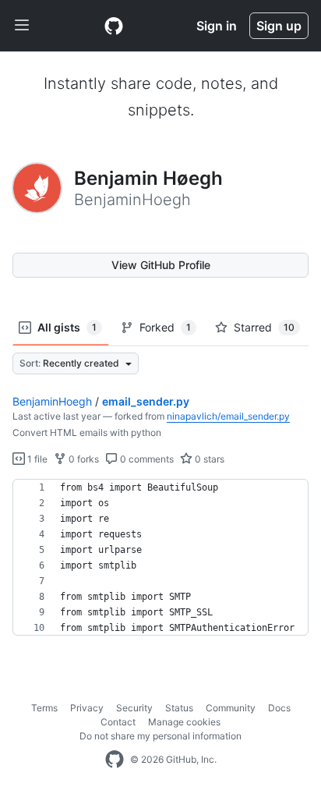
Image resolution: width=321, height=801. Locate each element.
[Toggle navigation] (21, 26)
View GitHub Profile (160, 264)
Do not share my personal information (160, 736)
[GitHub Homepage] (114, 760)
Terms (44, 708)
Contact (118, 722)
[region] (160, 558)
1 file (36, 459)
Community (231, 708)
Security (134, 708)
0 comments (146, 459)
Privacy (87, 708)
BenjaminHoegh (52, 401)
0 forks (82, 459)
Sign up (279, 26)
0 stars (208, 459)
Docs (279, 708)
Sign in (216, 26)
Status (179, 708)
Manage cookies (184, 722)
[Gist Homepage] (113, 25)
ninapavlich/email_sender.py (228, 416)
